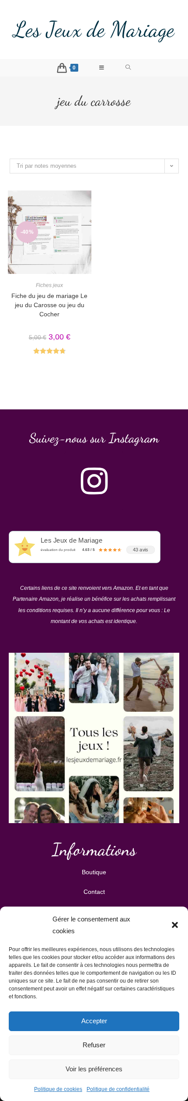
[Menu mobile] (102, 67)
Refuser (94, 1045)
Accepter (94, 1021)
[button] (175, 925)
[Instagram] (94, 481)
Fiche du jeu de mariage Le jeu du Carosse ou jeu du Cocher (49, 305)
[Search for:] (128, 67)
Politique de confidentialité (118, 1089)
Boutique (94, 872)
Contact (94, 891)
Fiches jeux (49, 285)
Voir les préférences (94, 1069)
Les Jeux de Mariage (94, 29)
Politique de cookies (58, 1089)
